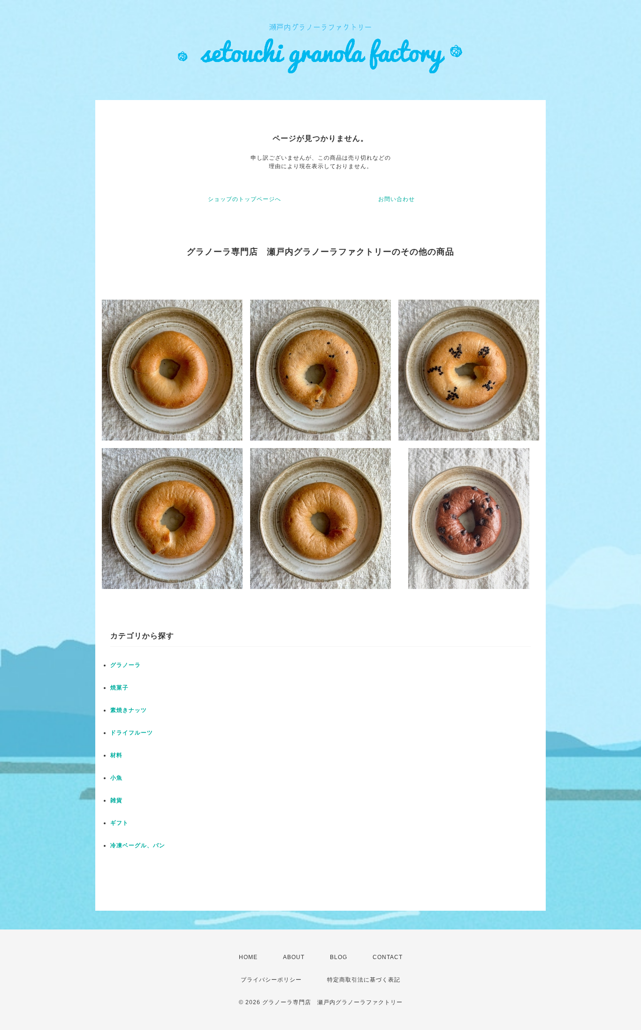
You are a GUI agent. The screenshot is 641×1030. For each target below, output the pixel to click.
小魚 (116, 777)
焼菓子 (119, 687)
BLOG (338, 957)
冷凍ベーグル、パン (137, 845)
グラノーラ (125, 665)
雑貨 (116, 800)
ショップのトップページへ (244, 199)
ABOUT (294, 957)
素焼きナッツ (128, 710)
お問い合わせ (396, 199)
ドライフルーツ (131, 732)
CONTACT (388, 957)
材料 (116, 755)
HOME (248, 957)
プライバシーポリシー (271, 979)
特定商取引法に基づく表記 (363, 979)
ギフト (119, 823)
